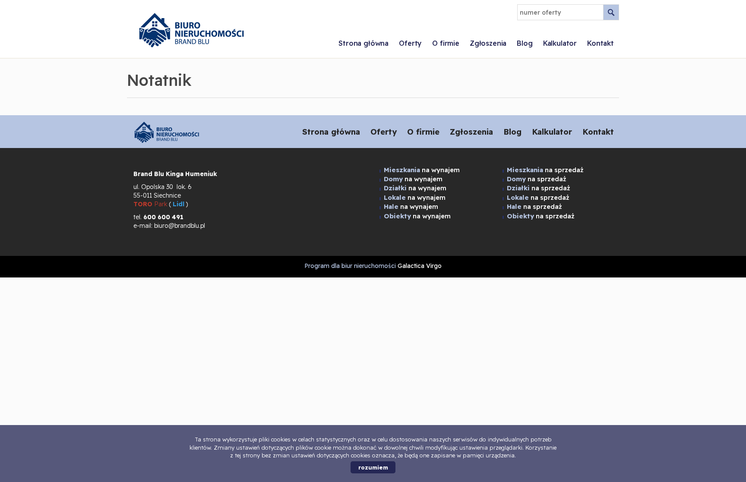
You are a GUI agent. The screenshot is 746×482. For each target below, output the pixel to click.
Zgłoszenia (488, 43)
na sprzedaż (545, 170)
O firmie (445, 43)
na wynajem (422, 170)
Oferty (410, 43)
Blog (524, 43)
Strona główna (363, 43)
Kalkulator (560, 43)
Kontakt (600, 43)
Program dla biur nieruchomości (351, 266)
